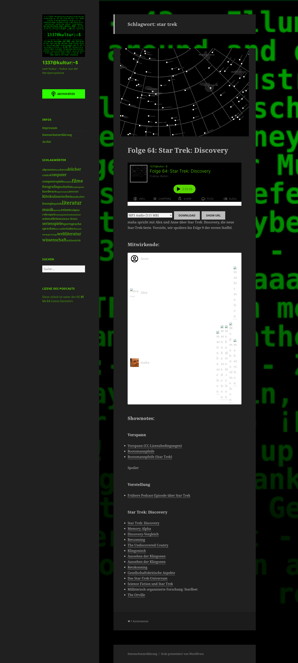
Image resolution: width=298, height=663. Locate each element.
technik (67, 228)
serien (47, 223)
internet (73, 191)
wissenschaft (54, 240)
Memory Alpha (139, 528)
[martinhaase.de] (222, 362)
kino (46, 196)
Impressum (49, 128)
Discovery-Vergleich (143, 534)
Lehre (81, 196)
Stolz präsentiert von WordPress (182, 654)
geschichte (65, 187)
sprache (75, 224)
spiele (58, 223)
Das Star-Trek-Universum (147, 578)
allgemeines (49, 169)
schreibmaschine (73, 215)
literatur (72, 202)
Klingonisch (137, 550)
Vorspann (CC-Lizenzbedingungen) (155, 445)
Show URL (213, 215)
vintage (54, 234)
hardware (49, 191)
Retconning (136, 539)
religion (75, 210)
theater (78, 229)
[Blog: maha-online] (231, 363)
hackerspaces (78, 187)
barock (64, 169)
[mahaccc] (235, 362)
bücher (74, 169)
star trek (59, 229)
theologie (46, 234)
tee (73, 228)
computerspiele (53, 181)
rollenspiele (49, 214)
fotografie (50, 186)
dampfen (68, 182)
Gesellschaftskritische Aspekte (151, 572)
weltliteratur (69, 233)
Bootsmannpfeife (141, 451)
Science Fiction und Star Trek (150, 584)
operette (57, 210)
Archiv (46, 142)
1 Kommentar (140, 621)
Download (186, 215)
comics (46, 175)
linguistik (56, 203)
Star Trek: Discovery (143, 523)
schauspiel (60, 215)
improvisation (62, 192)
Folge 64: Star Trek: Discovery (178, 150)
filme (77, 181)
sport (66, 224)
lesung (46, 203)
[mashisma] (235, 293)
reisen (66, 209)
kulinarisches (60, 196)
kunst (74, 196)
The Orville (136, 595)
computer (58, 174)
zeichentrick (73, 240)
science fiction (69, 218)
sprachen (48, 228)
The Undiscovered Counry (148, 545)
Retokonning (137, 567)
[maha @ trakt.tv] (226, 362)
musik (47, 209)
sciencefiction (51, 219)
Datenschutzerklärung (57, 135)
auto (58, 170)
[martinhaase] (218, 363)
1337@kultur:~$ (60, 62)
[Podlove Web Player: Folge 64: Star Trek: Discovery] (184, 184)
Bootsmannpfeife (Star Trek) (150, 456)
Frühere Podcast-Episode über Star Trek (159, 495)
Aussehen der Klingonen (147, 556)
